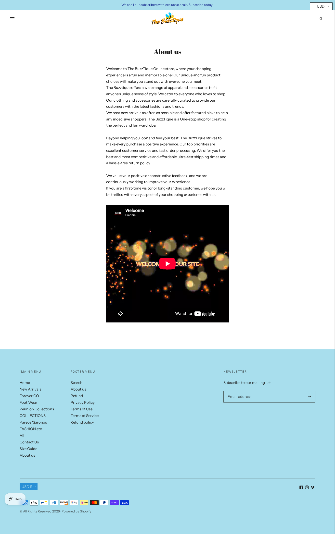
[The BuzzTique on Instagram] (307, 488)
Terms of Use (81, 409)
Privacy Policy (83, 402)
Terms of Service (85, 415)
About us (27, 455)
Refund (77, 395)
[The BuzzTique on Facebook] (301, 488)
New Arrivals (30, 389)
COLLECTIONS (33, 415)
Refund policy (82, 422)
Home (25, 382)
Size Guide (28, 448)
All (22, 435)
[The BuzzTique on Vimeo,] (312, 488)
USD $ (27, 486)
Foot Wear (28, 402)
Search (76, 382)
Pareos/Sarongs (33, 422)
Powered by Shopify (76, 511)
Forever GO (29, 395)
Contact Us (29, 442)
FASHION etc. (31, 429)
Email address (238, 391)
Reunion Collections (37, 409)
